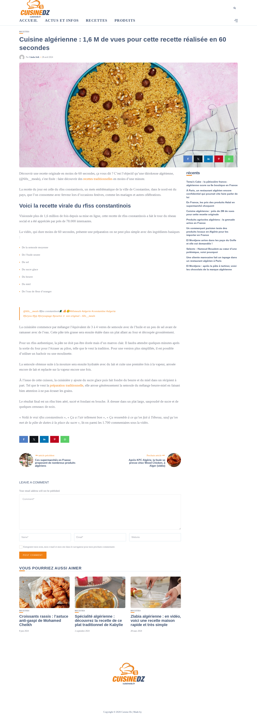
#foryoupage (45, 315)
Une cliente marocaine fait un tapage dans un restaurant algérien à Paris (211, 259)
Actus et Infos (62, 20)
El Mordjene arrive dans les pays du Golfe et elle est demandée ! (211, 242)
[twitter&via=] (198, 159)
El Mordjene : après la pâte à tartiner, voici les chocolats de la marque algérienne (211, 268)
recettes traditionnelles (97, 179)
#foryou (27, 315)
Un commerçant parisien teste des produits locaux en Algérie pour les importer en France (207, 231)
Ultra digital (148, 712)
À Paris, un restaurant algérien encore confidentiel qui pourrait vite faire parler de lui (212, 194)
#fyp (35, 315)
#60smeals (75, 311)
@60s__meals (31, 311)
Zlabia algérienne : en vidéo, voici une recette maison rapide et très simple (156, 620)
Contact (124, 692)
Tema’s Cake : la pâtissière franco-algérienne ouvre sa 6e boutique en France (212, 183)
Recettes (97, 20)
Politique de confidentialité (145, 692)
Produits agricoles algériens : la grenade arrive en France (210, 221)
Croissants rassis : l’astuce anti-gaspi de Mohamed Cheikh (43, 620)
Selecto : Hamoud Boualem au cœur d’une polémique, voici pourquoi (211, 250)
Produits (125, 20)
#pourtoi (57, 315)
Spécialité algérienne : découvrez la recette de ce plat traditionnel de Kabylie (99, 620)
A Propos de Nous (107, 692)
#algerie (86, 311)
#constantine (99, 311)
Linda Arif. (35, 57)
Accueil (28, 20)
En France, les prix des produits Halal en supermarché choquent (210, 204)
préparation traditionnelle (66, 385)
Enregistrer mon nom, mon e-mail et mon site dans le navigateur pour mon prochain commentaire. (69, 546)
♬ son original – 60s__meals (79, 315)
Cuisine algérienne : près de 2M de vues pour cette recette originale (210, 213)
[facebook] (187, 159)
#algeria (111, 311)
